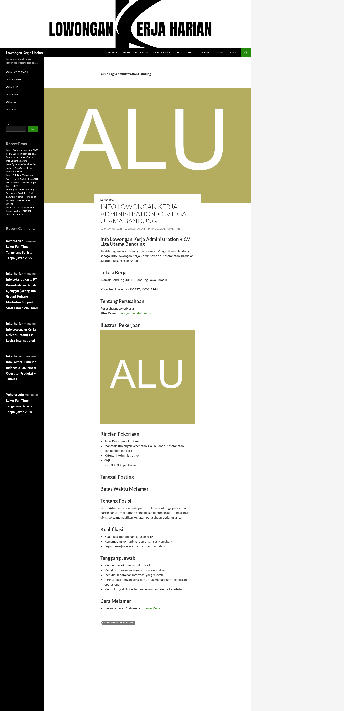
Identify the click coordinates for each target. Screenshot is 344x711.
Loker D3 (11, 101)
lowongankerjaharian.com (135, 313)
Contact (234, 52)
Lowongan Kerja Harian (24, 52)
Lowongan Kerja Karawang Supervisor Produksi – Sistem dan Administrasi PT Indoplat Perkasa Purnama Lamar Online (21, 196)
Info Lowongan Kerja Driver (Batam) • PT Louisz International (21, 335)
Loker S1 (11, 109)
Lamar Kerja (152, 608)
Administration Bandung (119, 622)
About (126, 52)
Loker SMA (107, 199)
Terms (191, 52)
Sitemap (218, 52)
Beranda (112, 52)
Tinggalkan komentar (165, 228)
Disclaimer (141, 52)
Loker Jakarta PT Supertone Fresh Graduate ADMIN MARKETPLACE (20, 211)
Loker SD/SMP (14, 79)
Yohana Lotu (15, 394)
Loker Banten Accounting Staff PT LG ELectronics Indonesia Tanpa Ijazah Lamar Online (22, 154)
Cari (8, 124)
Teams (179, 52)
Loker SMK (12, 94)
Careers (204, 52)
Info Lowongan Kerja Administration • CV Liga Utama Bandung (143, 213)
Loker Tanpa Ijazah (17, 71)
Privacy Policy (161, 52)
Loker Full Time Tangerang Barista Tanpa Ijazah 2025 (19, 252)
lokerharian (136, 228)
